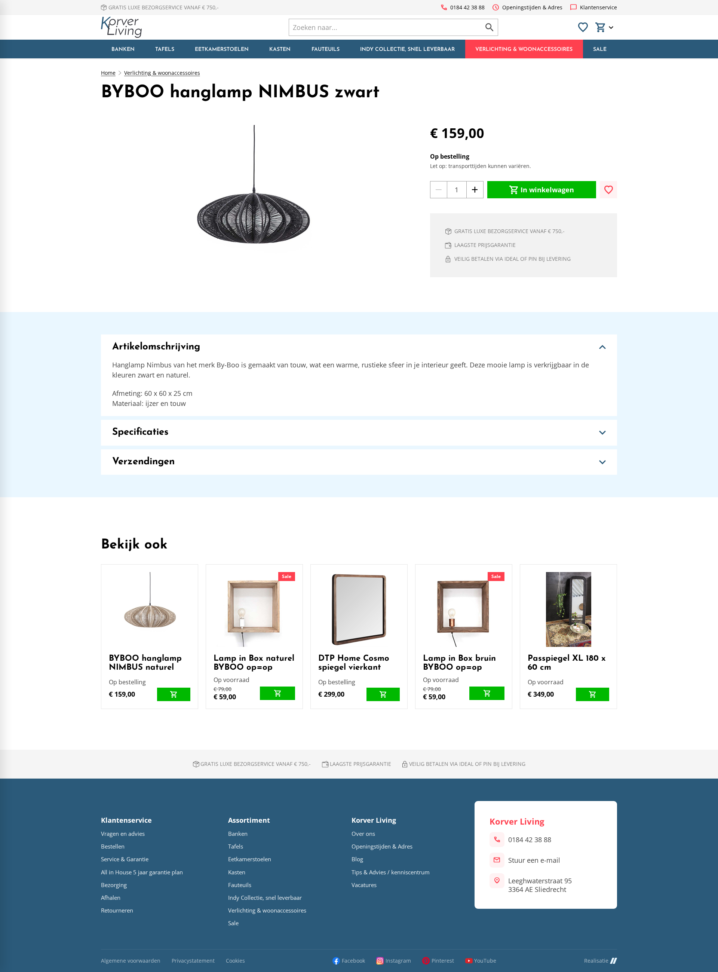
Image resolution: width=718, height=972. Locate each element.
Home (108, 73)
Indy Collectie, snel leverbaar (265, 897)
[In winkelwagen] (173, 694)
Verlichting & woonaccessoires (162, 73)
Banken (238, 833)
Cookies (235, 961)
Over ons (363, 833)
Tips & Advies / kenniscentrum (391, 872)
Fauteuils (239, 885)
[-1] (438, 189)
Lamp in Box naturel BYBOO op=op (254, 663)
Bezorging (114, 885)
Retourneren (117, 910)
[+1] (475, 189)
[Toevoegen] (608, 189)
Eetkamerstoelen (249, 859)
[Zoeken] (489, 27)
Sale (286, 576)
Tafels (235, 846)
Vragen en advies (123, 833)
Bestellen (113, 846)
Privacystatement (193, 961)
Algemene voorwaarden (130, 961)
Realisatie (596, 960)
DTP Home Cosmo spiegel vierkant (353, 663)
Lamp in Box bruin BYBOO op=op (459, 663)
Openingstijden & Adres (382, 846)
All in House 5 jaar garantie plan (142, 872)
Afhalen (110, 897)
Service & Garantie (124, 859)
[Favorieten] (583, 27)
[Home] (121, 27)
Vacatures (364, 885)
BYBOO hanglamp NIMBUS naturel (145, 663)
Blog (357, 859)
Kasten (236, 872)
